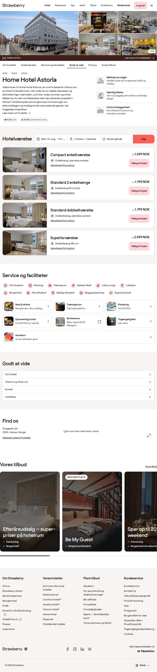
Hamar (24, 73)
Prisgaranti (130, 610)
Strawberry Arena (12, 591)
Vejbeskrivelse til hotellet (16, 437)
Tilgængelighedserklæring (139, 629)
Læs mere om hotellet (14, 113)
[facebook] (67, 649)
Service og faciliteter (53, 65)
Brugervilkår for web (135, 615)
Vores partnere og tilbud (97, 623)
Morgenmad (9, 601)
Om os (6, 586)
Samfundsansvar (12, 596)
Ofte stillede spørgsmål (137, 596)
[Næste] (42, 160)
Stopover (48, 619)
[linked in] (82, 649)
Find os (92, 65)
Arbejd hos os (10, 619)
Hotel (4, 73)
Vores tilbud (108, 65)
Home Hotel (50, 614)
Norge (14, 73)
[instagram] (75, 649)
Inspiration (8, 629)
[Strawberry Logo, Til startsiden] (13, 5)
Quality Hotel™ (51, 604)
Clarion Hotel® (51, 609)
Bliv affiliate (89, 599)
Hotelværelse (28, 65)
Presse (6, 624)
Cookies (128, 634)
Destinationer (51, 594)
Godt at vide (76, 65)
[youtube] (90, 649)
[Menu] (151, 5)
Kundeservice (131, 586)
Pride (5, 605)
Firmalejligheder (92, 609)
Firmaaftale (89, 604)
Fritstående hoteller (54, 624)
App (126, 605)
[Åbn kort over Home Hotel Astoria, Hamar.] (149, 435)
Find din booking (133, 601)
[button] (25, 159)
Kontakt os (130, 591)
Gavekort (88, 586)
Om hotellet (9, 65)
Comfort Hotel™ (52, 599)
